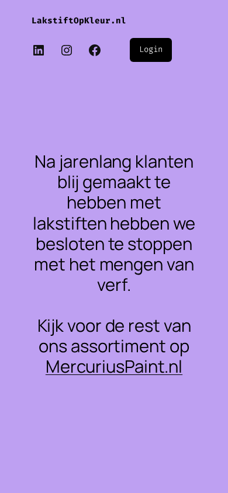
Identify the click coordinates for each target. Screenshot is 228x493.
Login (151, 49)
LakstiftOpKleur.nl (79, 20)
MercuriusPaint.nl (114, 366)
